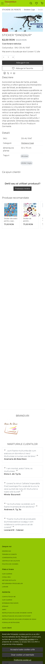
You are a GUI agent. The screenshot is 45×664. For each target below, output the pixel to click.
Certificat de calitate (11, 561)
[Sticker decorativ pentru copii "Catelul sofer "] (10, 209)
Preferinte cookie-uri (22, 660)
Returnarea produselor (12, 583)
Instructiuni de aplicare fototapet (16, 616)
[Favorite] (36, 3)
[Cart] (42, 3)
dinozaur (24, 156)
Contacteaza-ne (9, 596)
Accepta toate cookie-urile (22, 649)
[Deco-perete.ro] (11, 3)
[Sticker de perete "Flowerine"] (30, 209)
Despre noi (6, 551)
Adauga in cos (22, 63)
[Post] (8, 73)
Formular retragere (11, 622)
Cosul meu (6, 577)
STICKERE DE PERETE (11, 10)
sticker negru (26, 163)
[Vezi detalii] (6, 205)
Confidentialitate (9, 557)
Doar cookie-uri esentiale (22, 655)
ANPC (4, 609)
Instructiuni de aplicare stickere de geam (19, 619)
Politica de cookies (26, 639)
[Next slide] (39, 215)
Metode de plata (9, 580)
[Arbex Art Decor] (11, 428)
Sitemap (5, 606)
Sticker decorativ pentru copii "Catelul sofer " (10, 220)
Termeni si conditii (9, 554)
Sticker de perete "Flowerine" (27, 220)
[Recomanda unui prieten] (14, 73)
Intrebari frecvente (10, 603)
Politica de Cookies (10, 564)
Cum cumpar (7, 574)
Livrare (5, 587)
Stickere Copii (29, 10)
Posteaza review (22, 189)
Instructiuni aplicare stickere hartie (17, 613)
